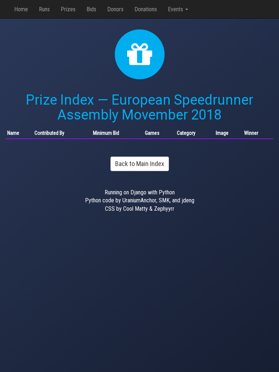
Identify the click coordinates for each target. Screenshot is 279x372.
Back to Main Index (139, 163)
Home (21, 9)
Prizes (68, 9)
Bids (91, 9)
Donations (145, 9)
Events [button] (176, 9)
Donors (115, 9)
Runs (44, 9)
